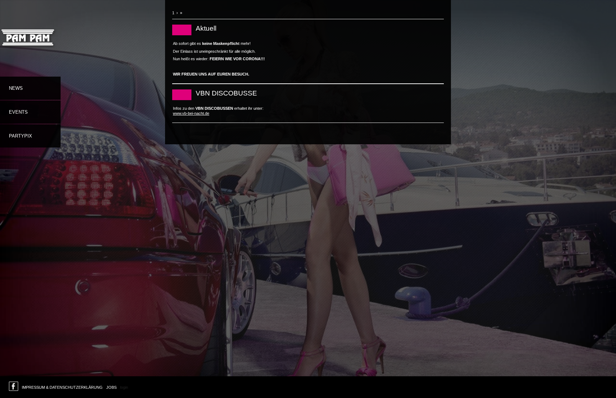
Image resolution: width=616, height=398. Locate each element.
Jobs (111, 387)
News (16, 88)
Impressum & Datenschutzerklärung (62, 387)
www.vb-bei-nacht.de (191, 113)
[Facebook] (13, 388)
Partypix (20, 136)
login (124, 387)
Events (18, 112)
